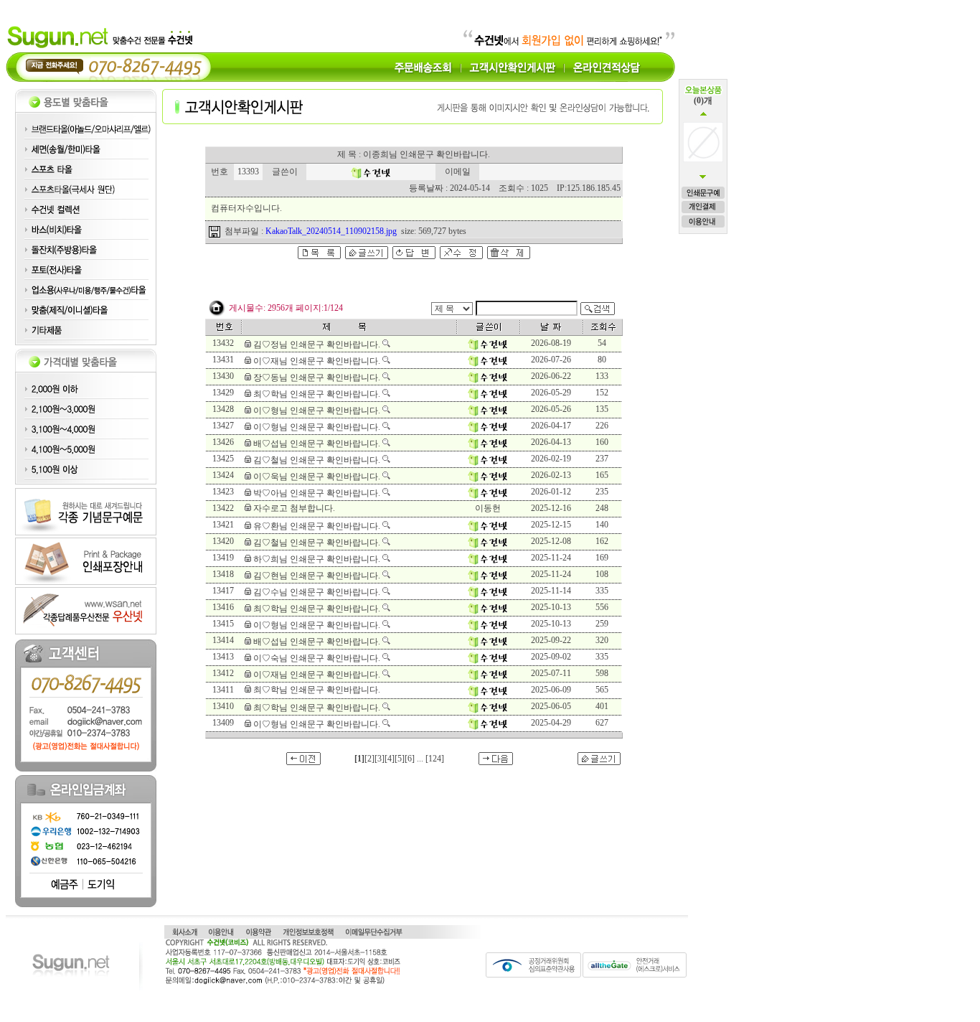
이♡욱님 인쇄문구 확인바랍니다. (316, 477)
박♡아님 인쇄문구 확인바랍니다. (316, 493)
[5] (400, 759)
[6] (410, 759)
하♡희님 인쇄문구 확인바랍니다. (316, 559)
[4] (390, 759)
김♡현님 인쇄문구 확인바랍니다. (316, 576)
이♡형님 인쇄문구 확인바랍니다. (316, 410)
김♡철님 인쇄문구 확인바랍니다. (316, 460)
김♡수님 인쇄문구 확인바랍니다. (316, 592)
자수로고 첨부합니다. (294, 508)
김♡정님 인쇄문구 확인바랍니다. (316, 344)
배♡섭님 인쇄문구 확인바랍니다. (316, 444)
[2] (369, 759)
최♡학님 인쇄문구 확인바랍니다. (316, 394)
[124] (434, 759)
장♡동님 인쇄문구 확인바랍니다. (316, 377)
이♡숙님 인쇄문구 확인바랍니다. (316, 658)
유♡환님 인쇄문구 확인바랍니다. (316, 526)
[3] (379, 759)
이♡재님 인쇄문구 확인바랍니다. (316, 361)
